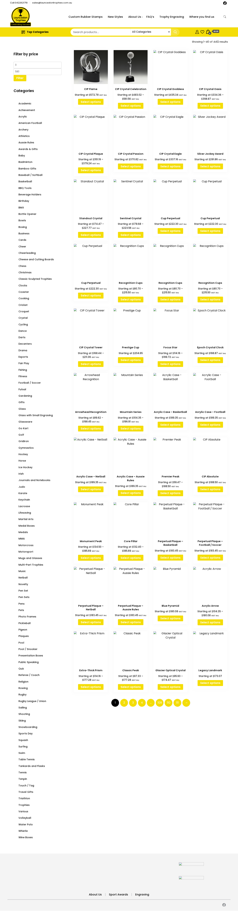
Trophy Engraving (171, 17)
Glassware (25, 421)
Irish (21, 473)
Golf (21, 435)
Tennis (22, 772)
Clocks (22, 285)
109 (160, 703)
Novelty (23, 584)
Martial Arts (25, 519)
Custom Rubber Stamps (85, 17)
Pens (21, 603)
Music (22, 571)
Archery (23, 129)
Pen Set (23, 590)
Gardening (25, 396)
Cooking (23, 298)
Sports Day (25, 733)
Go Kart (23, 428)
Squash (23, 740)
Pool (21, 642)
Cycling (23, 324)
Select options (91, 102)
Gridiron (23, 441)
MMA (21, 538)
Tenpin (22, 779)
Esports (23, 357)
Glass (22, 409)
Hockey (23, 454)
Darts (21, 337)
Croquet (23, 311)
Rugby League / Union (32, 701)
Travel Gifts (25, 792)
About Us (134, 17)
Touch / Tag (26, 785)
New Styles (115, 17)
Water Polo (25, 824)
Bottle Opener (27, 214)
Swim (21, 753)
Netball (23, 577)
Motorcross (25, 545)
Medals (23, 532)
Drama (22, 350)
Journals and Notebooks (34, 480)
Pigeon (22, 629)
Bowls (22, 220)
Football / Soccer (29, 382)
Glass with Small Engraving (35, 415)
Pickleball (24, 623)
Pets (21, 610)
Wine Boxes (25, 837)
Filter (20, 78)
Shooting (24, 714)
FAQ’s (150, 17)
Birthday (23, 201)
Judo (21, 487)
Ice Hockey (25, 467)
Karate (22, 493)
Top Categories (38, 32)
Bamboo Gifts (27, 168)
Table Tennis (26, 759)
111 (177, 703)
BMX (21, 207)
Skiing (22, 720)
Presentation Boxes (30, 655)
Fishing (22, 370)
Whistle (23, 831)
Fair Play (23, 363)
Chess (22, 266)
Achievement (26, 110)
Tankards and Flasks (31, 766)
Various (23, 811)
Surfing (23, 746)
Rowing (23, 688)
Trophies (24, 805)
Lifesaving (24, 512)
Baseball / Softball (30, 175)
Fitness (22, 376)
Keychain (24, 499)
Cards (22, 240)
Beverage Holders (29, 194)
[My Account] (197, 31)
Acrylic (22, 116)
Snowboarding (27, 727)
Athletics (24, 136)
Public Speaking (28, 662)
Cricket (23, 305)
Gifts (21, 402)
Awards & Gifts (28, 149)
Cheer (22, 246)
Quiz (21, 668)
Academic (24, 103)
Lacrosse (24, 506)
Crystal (23, 318)
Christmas (25, 272)
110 (168, 703)
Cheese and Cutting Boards (36, 259)
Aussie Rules (26, 142)
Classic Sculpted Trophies (35, 279)
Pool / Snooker (27, 649)
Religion (23, 681)
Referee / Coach (29, 675)
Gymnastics (26, 448)
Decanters (25, 344)
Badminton (25, 162)
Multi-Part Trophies (30, 564)
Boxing (22, 227)
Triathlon (24, 798)
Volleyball (24, 818)
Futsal (22, 389)
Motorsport (25, 551)
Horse (22, 460)
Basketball (25, 181)
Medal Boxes (26, 526)
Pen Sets (23, 597)
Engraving (142, 895)
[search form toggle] (225, 17)
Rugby (22, 694)
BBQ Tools (25, 188)
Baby (21, 155)
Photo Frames (27, 616)
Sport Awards (118, 895)
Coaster (23, 292)
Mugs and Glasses (30, 558)
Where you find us (201, 17)
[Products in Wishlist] (202, 31)
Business (23, 233)
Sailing (22, 707)
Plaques (23, 636)
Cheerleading (27, 253)
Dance (22, 331)
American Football (30, 123)
